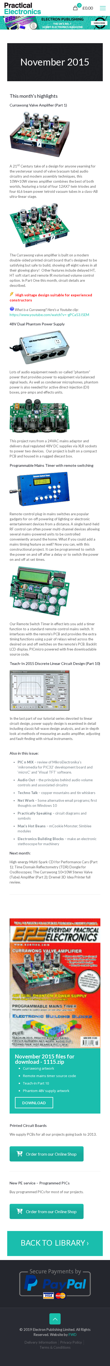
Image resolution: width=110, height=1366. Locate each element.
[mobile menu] (102, 8)
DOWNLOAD (34, 1102)
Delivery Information (41, 1342)
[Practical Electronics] (22, 8)
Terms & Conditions (55, 1347)
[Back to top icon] (55, 1318)
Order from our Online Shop (51, 1153)
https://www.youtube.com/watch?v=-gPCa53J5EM (49, 315)
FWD (73, 1334)
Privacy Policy (71, 1342)
